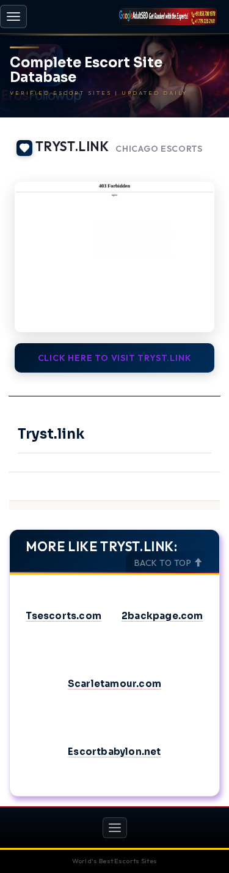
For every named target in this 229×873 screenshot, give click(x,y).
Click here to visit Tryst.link (115, 357)
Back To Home (186, 166)
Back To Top (164, 562)
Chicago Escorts (159, 149)
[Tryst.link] (114, 257)
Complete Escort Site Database (86, 70)
